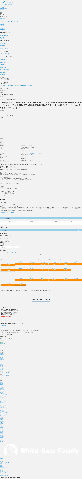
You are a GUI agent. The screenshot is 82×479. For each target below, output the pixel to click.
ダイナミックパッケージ (5, 372)
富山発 (1, 426)
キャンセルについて (4, 471)
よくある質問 (2, 28)
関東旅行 (2, 359)
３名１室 (2, 245)
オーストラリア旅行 (4, 412)
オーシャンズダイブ (4, 377)
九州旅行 (2, 356)
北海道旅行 (2, 354)
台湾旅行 (2, 382)
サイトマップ (3, 67)
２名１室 (2, 244)
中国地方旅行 (2, 358)
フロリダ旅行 (2, 415)
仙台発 (1, 440)
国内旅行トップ (6, 85)
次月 (41, 257)
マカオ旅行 (2, 386)
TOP (1, 85)
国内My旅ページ (3, 7)
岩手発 (1, 441)
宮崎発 (1, 435)
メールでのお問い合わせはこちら (6, 328)
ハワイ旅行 (2, 406)
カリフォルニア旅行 (4, 414)
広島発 (1, 430)
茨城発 (1, 427)
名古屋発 (2, 366)
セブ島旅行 (2, 402)
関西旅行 (2, 361)
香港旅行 (2, 384)
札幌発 (1, 423)
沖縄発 (1, 437)
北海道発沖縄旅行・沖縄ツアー (26, 85)
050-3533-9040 (3, 325)
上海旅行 (2, 388)
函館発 (1, 439)
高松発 (1, 431)
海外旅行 (2, 11)
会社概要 (2, 64)
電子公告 (2, 470)
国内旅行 (2, 9)
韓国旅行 (2, 389)
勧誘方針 (2, 465)
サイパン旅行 (2, 411)
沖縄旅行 (2, 353)
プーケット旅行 (3, 400)
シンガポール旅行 (3, 394)
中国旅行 (2, 387)
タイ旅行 (2, 397)
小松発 (1, 425)
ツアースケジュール (7, 218)
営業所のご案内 (3, 62)
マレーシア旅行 (3, 396)
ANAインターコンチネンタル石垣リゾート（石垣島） (32, 153)
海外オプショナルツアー (5, 48)
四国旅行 (2, 357)
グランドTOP (2, 26)
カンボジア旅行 (3, 405)
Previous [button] (2, 117)
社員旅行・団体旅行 (4, 54)
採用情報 (2, 461)
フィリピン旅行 (3, 401)
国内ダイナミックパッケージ (6, 35)
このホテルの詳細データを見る (7, 212)
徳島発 (1, 432)
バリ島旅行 (2, 393)
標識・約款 (2, 72)
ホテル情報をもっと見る (5, 214)
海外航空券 (2, 45)
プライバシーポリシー (5, 69)
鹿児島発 (2, 436)
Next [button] (1, 139)
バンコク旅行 (2, 398)
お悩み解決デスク (3, 467)
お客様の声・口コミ (4, 468)
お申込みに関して (4, 227)
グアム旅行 (2, 407)
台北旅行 (2, 383)
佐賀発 (1, 433)
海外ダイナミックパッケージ (6, 43)
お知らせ (4, 230)
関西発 (1, 365)
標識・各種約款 (3, 463)
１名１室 (2, 242)
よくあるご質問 (3, 320)
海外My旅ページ (3, 8)
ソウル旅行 (2, 391)
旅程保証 (2, 466)
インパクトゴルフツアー (5, 375)
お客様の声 (2, 59)
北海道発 (2, 369)
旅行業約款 (2, 74)
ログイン (2, 25)
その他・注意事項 (4, 233)
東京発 (1, 364)
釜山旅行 (2, 392)
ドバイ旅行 (2, 409)
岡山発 (1, 428)
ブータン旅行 (2, 410)
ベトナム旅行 (2, 403)
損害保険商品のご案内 (4, 475)
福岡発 (1, 368)
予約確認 (2, 6)
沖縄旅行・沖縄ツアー (14, 85)
